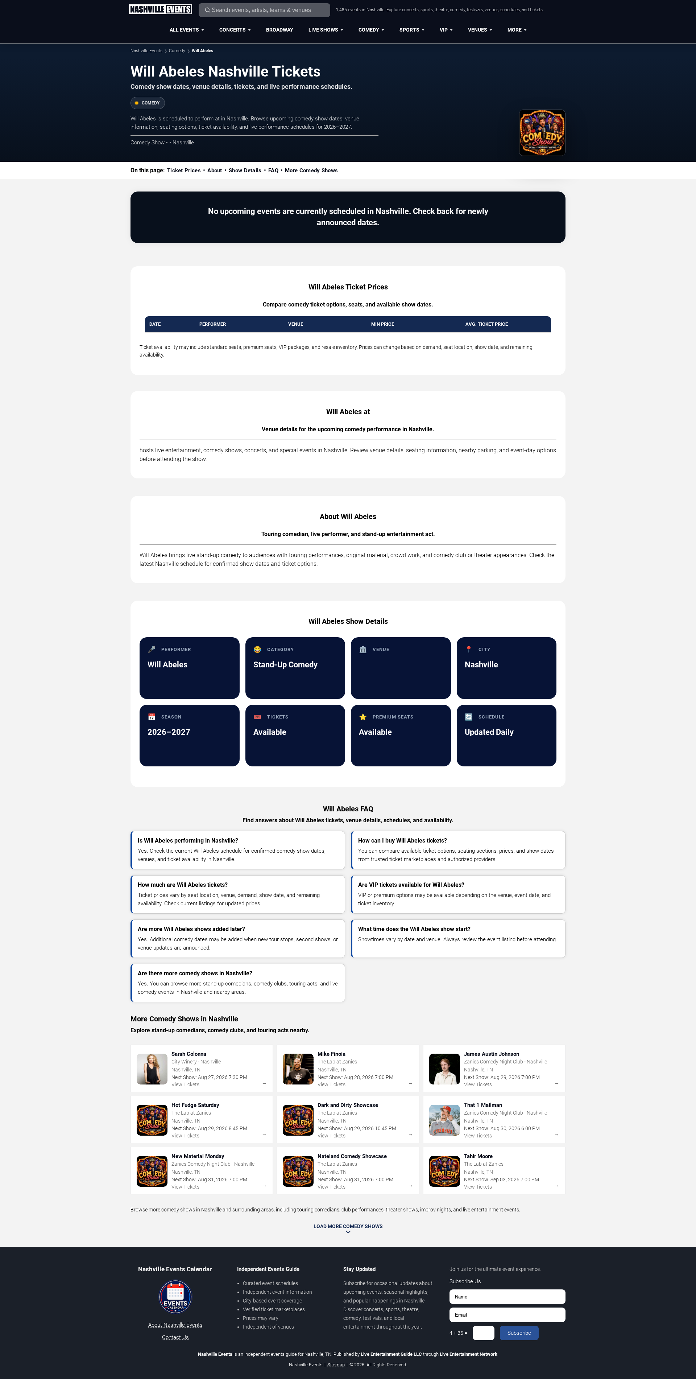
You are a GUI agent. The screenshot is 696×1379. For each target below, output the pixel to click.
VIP (444, 30)
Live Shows (323, 30)
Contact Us (175, 1337)
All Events (184, 30)
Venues (477, 30)
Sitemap (336, 1364)
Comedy (369, 30)
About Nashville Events (175, 1325)
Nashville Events (146, 50)
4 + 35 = (458, 1333)
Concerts (232, 30)
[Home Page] (160, 10)
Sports (409, 30)
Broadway (279, 30)
